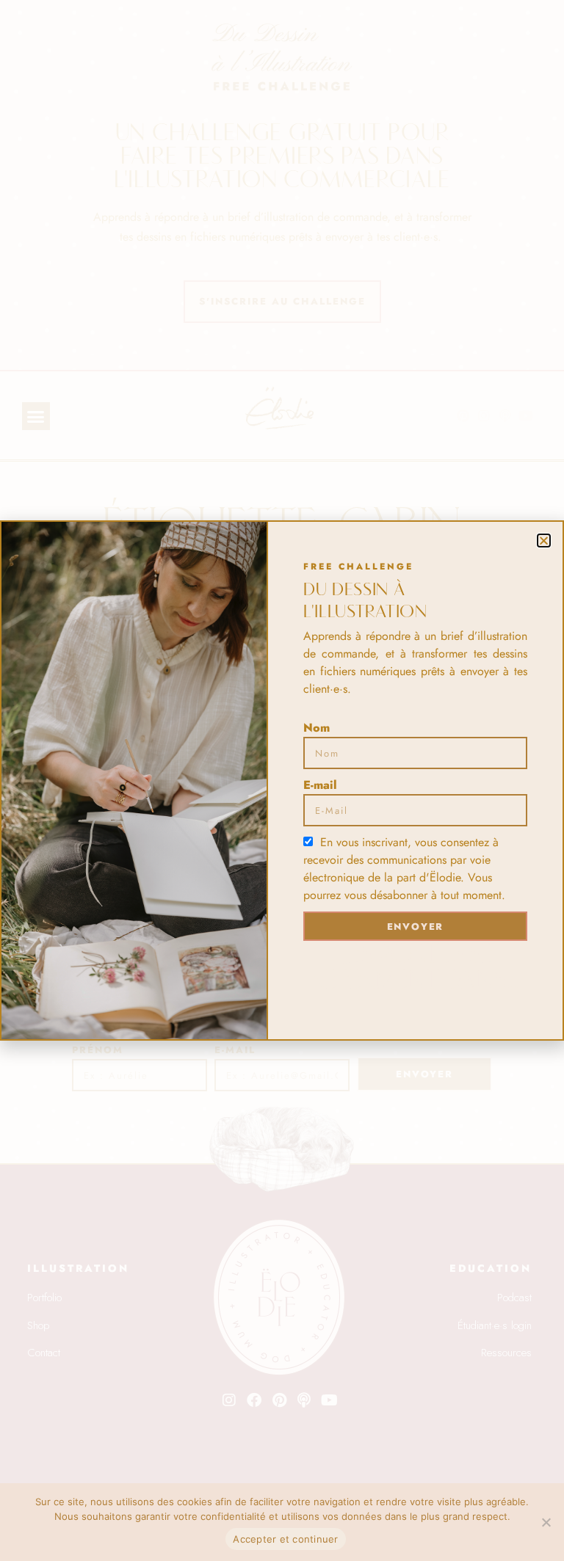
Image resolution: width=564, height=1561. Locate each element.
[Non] (545, 1522)
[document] (282, 780)
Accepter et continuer (285, 1539)
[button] (543, 540)
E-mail (320, 784)
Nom (316, 727)
